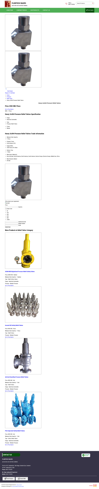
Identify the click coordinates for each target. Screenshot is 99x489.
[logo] (8, 7)
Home (8, 95)
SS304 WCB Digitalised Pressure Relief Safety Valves (20, 271)
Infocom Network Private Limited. (18, 486)
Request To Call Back (10, 93)
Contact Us (46, 10)
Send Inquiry (90, 10)
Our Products (34, 10)
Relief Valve (9, 98)
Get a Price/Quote (9, 109)
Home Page (10, 10)
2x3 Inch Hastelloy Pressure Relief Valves (16, 377)
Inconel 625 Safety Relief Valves (14, 325)
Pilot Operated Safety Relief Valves (15, 431)
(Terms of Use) (19, 484)
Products (9, 97)
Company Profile (22, 10)
